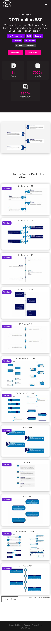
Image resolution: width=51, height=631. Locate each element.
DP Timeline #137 (25, 255)
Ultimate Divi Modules (25, 45)
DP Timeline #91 (25, 566)
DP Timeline (30, 41)
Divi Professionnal (15, 36)
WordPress (25, 628)
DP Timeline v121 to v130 (25, 531)
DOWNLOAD (33, 52)
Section (38, 36)
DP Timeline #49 (25, 324)
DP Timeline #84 (25, 497)
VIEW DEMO (15, 52)
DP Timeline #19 (25, 462)
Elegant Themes (23, 625)
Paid (29, 36)
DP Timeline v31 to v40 (25, 393)
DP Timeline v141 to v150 (25, 358)
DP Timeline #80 (25, 427)
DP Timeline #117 (25, 220)
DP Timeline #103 (25, 186)
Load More (10, 599)
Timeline (17, 41)
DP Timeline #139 (25, 289)
